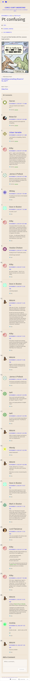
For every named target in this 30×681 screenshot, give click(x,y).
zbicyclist (17, 15)
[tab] (3, 2)
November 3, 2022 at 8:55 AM (18, 223)
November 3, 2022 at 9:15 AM (18, 250)
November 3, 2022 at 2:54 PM (18, 395)
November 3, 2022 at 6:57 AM (18, 176)
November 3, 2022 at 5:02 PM (18, 450)
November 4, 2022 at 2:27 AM (18, 549)
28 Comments (7, 32)
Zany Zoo (5, 88)
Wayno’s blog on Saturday (19, 604)
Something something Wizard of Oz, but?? (12, 79)
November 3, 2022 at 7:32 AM (18, 209)
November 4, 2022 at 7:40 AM (18, 578)
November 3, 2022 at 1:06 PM (18, 379)
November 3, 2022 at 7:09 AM (18, 193)
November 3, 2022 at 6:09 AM (18, 150)
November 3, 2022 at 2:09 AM (18, 119)
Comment (21, 669)
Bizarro (5, 28)
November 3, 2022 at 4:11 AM (18, 135)
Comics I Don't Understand (15, 8)
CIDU (4, 25)
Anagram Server (13, 564)
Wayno (11, 28)
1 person (16, 109)
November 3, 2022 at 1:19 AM (18, 103)
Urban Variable (15, 132)
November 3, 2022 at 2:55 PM (18, 416)
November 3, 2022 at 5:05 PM (18, 464)
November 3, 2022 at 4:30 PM (18, 433)
